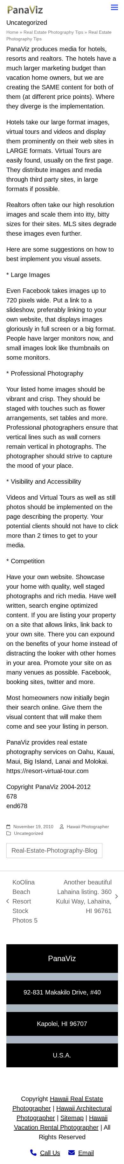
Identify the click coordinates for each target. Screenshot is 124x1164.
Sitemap (72, 1117)
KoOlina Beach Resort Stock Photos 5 (22, 901)
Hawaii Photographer (88, 826)
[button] (114, 7)
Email (86, 1152)
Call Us (50, 1152)
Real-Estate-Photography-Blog (54, 850)
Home (12, 32)
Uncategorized (28, 833)
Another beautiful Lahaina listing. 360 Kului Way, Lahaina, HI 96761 (81, 896)
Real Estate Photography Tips (53, 32)
